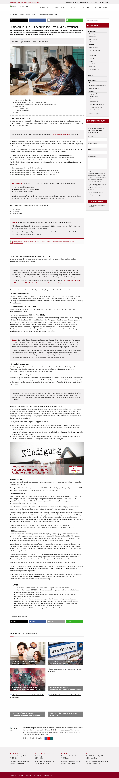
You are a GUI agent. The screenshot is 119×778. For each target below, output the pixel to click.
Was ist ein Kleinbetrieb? (23, 100)
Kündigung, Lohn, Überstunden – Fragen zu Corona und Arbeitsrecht (26, 688)
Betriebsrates (17, 303)
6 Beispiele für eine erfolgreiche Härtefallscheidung (24, 663)
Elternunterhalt (94, 99)
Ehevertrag (92, 83)
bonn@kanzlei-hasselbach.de (70, 761)
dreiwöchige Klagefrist (73, 393)
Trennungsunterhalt (96, 107)
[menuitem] (44, 7)
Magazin (98, 8)
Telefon (90, 150)
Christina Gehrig (28, 41)
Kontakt (106, 8)
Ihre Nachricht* (92, 156)
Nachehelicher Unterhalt (97, 104)
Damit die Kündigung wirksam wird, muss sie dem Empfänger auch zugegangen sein (37, 513)
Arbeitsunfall (93, 39)
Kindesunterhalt (94, 102)
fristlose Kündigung (18, 428)
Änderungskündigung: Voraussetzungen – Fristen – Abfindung (65, 688)
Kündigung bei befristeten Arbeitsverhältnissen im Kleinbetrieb (35, 104)
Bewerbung (92, 56)
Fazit (16, 113)
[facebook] (46, 738)
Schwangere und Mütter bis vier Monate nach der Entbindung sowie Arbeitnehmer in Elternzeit (41, 301)
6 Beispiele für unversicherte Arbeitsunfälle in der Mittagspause (26, 714)
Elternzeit (92, 58)
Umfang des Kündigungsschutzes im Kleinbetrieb (31, 102)
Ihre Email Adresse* (93, 143)
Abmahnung (92, 36)
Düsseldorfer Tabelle (96, 110)
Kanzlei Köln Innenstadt (18, 754)
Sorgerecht (92, 91)
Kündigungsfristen (22, 111)
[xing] (51, 738)
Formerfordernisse (22, 108)
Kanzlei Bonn (65, 754)
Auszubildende (25, 298)
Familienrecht (59, 7)
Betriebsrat (92, 53)
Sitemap (28, 775)
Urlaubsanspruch (94, 69)
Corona (90, 75)
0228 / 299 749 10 (87, 2)
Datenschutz (48, 775)
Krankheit (92, 64)
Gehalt (91, 61)
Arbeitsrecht (44, 7)
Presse (21, 775)
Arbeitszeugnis (93, 47)
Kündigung (26, 616)
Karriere (13, 775)
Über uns (73, 7)
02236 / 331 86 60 (43, 763)
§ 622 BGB (70, 536)
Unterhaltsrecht (93, 96)
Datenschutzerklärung (97, 195)
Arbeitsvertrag (93, 42)
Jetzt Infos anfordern (97, 201)
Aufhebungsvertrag (94, 50)
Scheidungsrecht (94, 88)
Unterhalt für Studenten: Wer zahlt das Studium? (64, 714)
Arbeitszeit (92, 45)
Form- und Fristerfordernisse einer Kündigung (31, 482)
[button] (19, 20)
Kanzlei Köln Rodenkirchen (44, 754)
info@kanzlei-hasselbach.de (95, 187)
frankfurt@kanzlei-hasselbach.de (97, 761)
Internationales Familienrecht (97, 85)
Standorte (85, 7)
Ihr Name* (90, 136)
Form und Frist (19, 106)
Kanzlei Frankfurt (92, 754)
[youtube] (48, 738)
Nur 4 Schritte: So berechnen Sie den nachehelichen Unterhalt (64, 663)
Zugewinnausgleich (94, 113)
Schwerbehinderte (71, 298)
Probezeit (27, 562)
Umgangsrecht (93, 94)
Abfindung (92, 34)
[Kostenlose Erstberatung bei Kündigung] (47, 459)
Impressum (37, 775)
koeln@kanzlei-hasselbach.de (19, 761)
